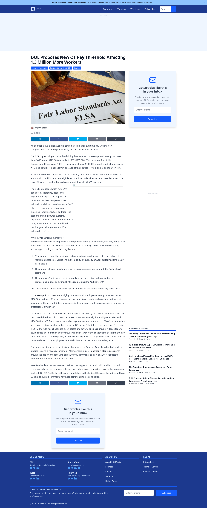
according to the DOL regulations (58, 249)
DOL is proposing (44, 156)
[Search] (173, 9)
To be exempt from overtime (45, 295)
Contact (108, 471)
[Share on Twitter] (78, 139)
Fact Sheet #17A (44, 288)
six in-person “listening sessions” (103, 350)
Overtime (77, 68)
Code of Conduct (150, 471)
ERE (32, 462)
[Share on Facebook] (59, 139)
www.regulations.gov (95, 369)
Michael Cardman (136, 372)
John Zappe (42, 127)
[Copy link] (116, 139)
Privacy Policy (149, 462)
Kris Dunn (133, 361)
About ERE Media (113, 462)
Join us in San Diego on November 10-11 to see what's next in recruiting (103, 2)
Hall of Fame (111, 481)
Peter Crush (133, 339)
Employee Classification (39, 68)
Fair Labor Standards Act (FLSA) (60, 68)
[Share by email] (97, 139)
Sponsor (109, 466)
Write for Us (110, 476)
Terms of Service (150, 466)
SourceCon (73, 462)
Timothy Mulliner (136, 384)
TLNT (32, 472)
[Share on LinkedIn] (40, 139)
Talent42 (72, 472)
